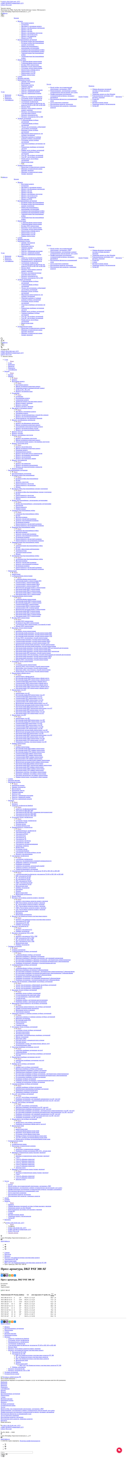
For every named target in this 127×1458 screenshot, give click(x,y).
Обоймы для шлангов (19, 1367)
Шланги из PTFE (26, 38)
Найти (3, 1454)
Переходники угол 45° (28, 71)
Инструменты (25, 83)
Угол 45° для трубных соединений (32, 155)
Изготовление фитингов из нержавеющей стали (16, 1414)
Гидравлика (25, 24)
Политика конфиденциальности (30, 1441)
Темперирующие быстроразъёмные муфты (29, 545)
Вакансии (8, 96)
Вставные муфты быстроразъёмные (32, 41)
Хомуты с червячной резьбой (30, 91)
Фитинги (20, 95)
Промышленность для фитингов (31, 100)
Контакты (119, 96)
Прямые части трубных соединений (32, 150)
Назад (12, 361)
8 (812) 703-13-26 (6, 5)
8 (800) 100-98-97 (12, 3)
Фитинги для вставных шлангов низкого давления (31, 109)
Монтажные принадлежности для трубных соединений (32, 134)
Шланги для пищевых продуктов (31, 33)
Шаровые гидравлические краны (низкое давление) (31, 173)
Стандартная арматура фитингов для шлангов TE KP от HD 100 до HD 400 (33, 104)
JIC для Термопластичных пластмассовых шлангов (32, 1357)
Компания (8, 95)
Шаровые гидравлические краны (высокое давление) (31, 169)
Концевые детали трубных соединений (28, 993)
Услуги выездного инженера (59, 102)
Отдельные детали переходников (31, 68)
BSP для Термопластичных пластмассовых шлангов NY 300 (35, 1355)
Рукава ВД (95, 99)
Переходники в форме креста (30, 70)
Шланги (20, 21)
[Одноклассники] (12, 1275)
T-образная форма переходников (31, 63)
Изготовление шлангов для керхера (61, 104)
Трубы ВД (95, 106)
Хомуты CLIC (25, 88)
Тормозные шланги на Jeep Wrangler (103, 94)
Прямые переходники (28, 75)
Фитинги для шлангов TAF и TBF (32, 117)
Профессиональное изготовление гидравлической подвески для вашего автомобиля (62, 95)
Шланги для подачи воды (29, 34)
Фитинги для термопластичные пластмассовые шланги (31, 112)
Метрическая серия (22, 1360)
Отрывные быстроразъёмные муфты (32, 49)
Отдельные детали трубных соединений (28, 1030)
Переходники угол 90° (28, 73)
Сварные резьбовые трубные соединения (29, 1087)
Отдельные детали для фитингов (31, 98)
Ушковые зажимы (27, 86)
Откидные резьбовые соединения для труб (29, 1050)
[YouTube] (5, 1249)
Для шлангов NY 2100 (19, 1352)
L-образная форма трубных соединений (28, 955)
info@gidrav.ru (5, 1241)
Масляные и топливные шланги (31, 26)
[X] (4, 1275)
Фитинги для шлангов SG (29, 115)
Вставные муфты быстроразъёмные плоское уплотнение (32, 43)
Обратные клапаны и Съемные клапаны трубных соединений (31, 137)
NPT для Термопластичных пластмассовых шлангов (32, 1358)
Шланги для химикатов (28, 36)
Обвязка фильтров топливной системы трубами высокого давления (101, 90)
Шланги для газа (26, 29)
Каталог (16, 18)
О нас (3, 92)
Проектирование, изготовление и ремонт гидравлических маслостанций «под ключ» (64, 91)
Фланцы (18, 1362)
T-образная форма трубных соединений (28, 968)
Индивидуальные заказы (100, 102)
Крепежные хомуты (27, 85)
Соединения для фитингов (29, 101)
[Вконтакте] (5, 1245)
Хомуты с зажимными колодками (32, 90)
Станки (20, 76)
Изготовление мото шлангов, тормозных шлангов (17, 1419)
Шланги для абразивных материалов (33, 28)
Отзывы (85, 96)
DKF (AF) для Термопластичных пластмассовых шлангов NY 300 (40, 1365)
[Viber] (7, 1275)
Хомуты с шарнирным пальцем (31, 93)
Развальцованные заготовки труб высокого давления (102, 96)
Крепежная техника (24, 80)
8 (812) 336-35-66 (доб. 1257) (11, 1)
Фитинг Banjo (25, 106)
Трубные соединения (24, 118)
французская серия (27, 162)
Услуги (49, 84)
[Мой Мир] (15, 1275)
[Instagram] (5, 1247)
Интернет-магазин (23, 78)
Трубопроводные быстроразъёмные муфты (29, 559)
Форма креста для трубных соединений (28, 1122)
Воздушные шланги (27, 23)
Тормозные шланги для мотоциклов (103, 104)
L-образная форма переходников (31, 61)
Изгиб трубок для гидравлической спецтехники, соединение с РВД (61, 88)
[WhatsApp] (10, 1275)
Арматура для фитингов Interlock (31, 96)
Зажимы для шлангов (28, 81)
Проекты (91, 86)
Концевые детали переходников (31, 66)
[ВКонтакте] (2, 1275)
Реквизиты (8, 98)
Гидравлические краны (25, 165)
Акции (80, 96)
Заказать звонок (13, 1233)
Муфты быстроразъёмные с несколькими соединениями (30, 47)
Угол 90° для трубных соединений (32, 157)
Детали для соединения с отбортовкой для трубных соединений (33, 127)
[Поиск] (2, 15)
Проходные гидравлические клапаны (33, 167)
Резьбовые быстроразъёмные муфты (32, 51)
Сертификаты (9, 100)
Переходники (22, 60)
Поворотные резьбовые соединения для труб (30, 1060)
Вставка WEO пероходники (30, 65)
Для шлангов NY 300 (18, 1353)
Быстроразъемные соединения (27, 39)
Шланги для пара (26, 31)
